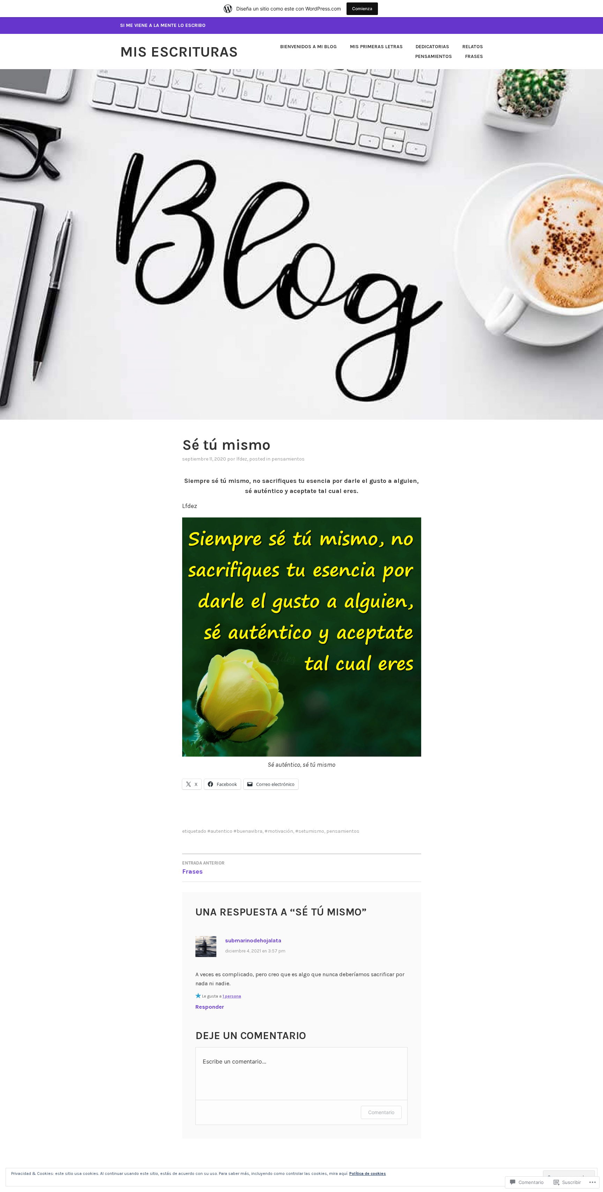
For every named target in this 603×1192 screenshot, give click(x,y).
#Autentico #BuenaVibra (234, 831)
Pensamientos (433, 56)
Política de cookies (367, 1173)
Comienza (362, 8)
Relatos (472, 47)
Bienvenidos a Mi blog (308, 47)
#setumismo (309, 831)
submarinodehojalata (253, 940)
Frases (474, 56)
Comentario (381, 1112)
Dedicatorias (432, 47)
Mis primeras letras (376, 47)
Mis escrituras (179, 51)
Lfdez (241, 459)
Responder (209, 1006)
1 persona (232, 996)
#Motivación (279, 831)
